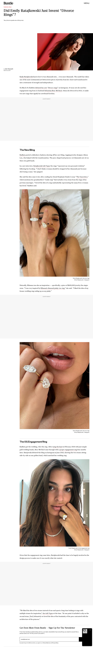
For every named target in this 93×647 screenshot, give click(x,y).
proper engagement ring (68, 450)
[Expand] (84, 630)
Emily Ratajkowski (26, 77)
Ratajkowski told (41, 166)
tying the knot (57, 447)
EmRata (22, 155)
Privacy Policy (55, 642)
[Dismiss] (90, 630)
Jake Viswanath (9, 69)
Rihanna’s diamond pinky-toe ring (53, 288)
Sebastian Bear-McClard (53, 91)
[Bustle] (8, 3)
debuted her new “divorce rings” (46, 88)
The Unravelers (81, 177)
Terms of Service (46, 642)
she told (48, 613)
